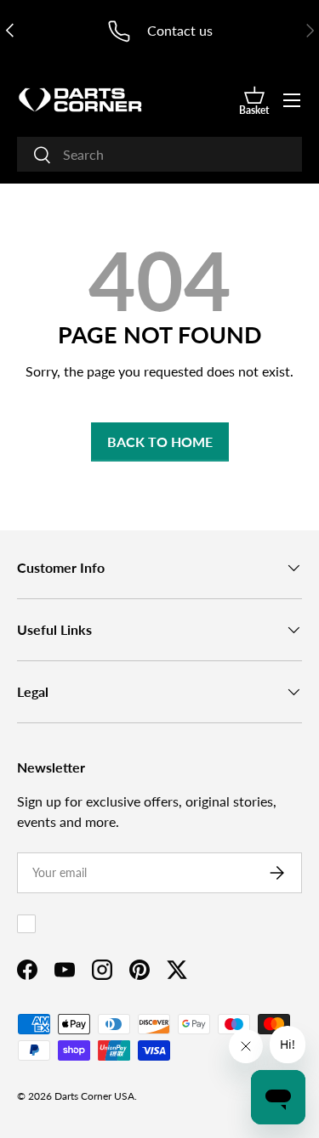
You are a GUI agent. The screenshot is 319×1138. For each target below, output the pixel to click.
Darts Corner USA (94, 1096)
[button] (254, 100)
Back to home (160, 441)
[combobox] (159, 154)
